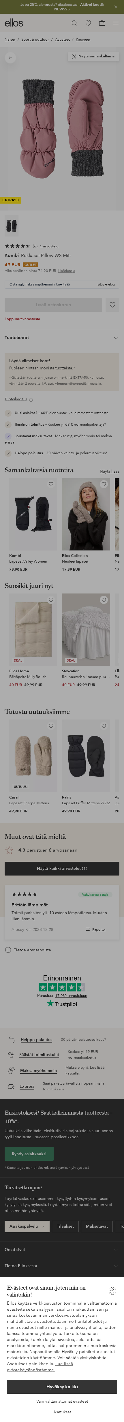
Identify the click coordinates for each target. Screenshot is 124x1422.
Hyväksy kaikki (62, 1386)
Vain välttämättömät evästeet (62, 1401)
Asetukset (62, 1412)
